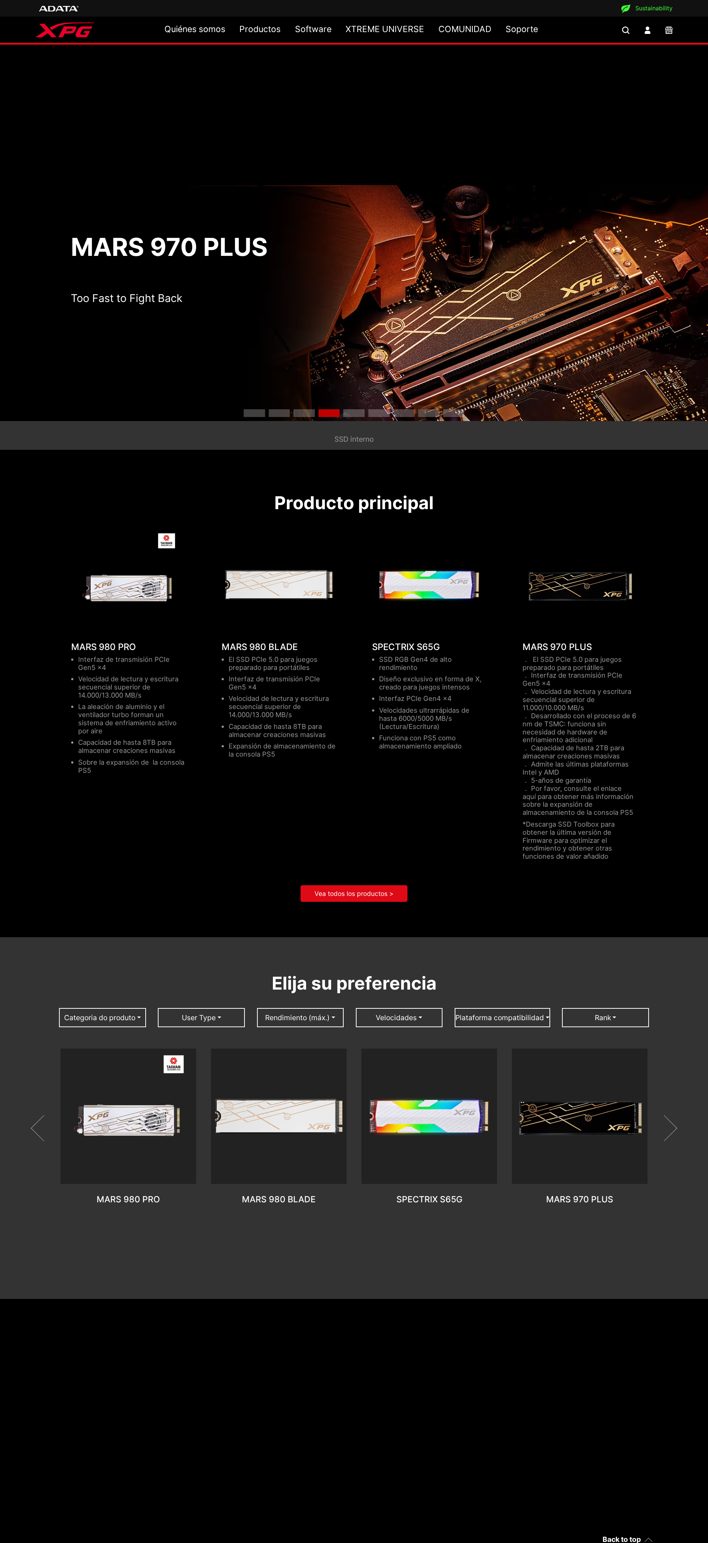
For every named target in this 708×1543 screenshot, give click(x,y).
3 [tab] (304, 413)
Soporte (522, 29)
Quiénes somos (194, 29)
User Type (199, 1017)
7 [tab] (403, 413)
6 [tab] (379, 413)
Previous (44, 1128)
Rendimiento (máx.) (297, 1017)
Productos (260, 29)
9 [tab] (454, 413)
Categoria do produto (99, 1017)
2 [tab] (279, 413)
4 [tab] (329, 413)
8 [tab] (429, 413)
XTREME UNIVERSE (385, 29)
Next (664, 1128)
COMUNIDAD (465, 29)
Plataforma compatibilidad (499, 1017)
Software (313, 29)
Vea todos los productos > (354, 893)
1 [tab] (254, 413)
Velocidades (396, 1017)
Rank (603, 1017)
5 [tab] (354, 413)
